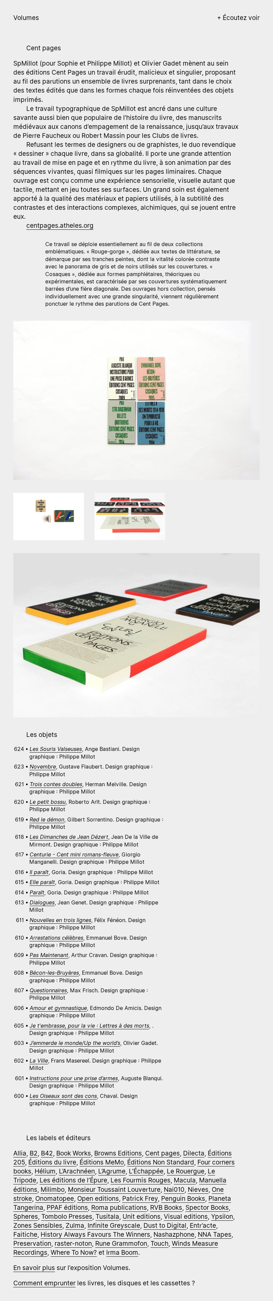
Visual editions (186, 1216)
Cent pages (162, 1153)
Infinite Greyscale (114, 1225)
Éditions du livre (52, 1162)
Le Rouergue (185, 1171)
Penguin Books (183, 1198)
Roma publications (119, 1207)
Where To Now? (74, 1252)
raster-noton (73, 1243)
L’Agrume (112, 1171)
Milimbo (53, 1189)
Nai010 (174, 1189)
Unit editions (141, 1216)
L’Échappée (146, 1171)
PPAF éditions (67, 1207)
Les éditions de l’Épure (73, 1180)
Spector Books (207, 1207)
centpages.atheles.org (60, 225)
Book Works (73, 1153)
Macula (185, 1180)
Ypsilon (222, 1216)
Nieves (198, 1189)
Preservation (32, 1243)
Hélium (45, 1171)
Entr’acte (203, 1225)
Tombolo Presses (66, 1216)
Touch (159, 1243)
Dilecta (193, 1153)
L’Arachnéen (77, 1171)
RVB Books (166, 1207)
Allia (19, 1153)
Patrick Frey (140, 1198)
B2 (34, 1153)
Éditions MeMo (102, 1162)
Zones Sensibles (37, 1225)
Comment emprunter (44, 1283)
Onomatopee (54, 1198)
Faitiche (25, 1234)
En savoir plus (34, 1268)
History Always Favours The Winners (95, 1234)
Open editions (98, 1198)
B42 (47, 1153)
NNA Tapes (214, 1234)
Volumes (26, 18)
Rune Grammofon (121, 1243)
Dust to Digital (164, 1225)
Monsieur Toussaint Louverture (114, 1189)
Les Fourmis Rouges (140, 1180)
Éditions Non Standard (160, 1162)
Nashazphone (173, 1234)
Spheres (25, 1216)
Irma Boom (122, 1252)
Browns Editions (118, 1153)
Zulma (75, 1225)
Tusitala (107, 1216)
